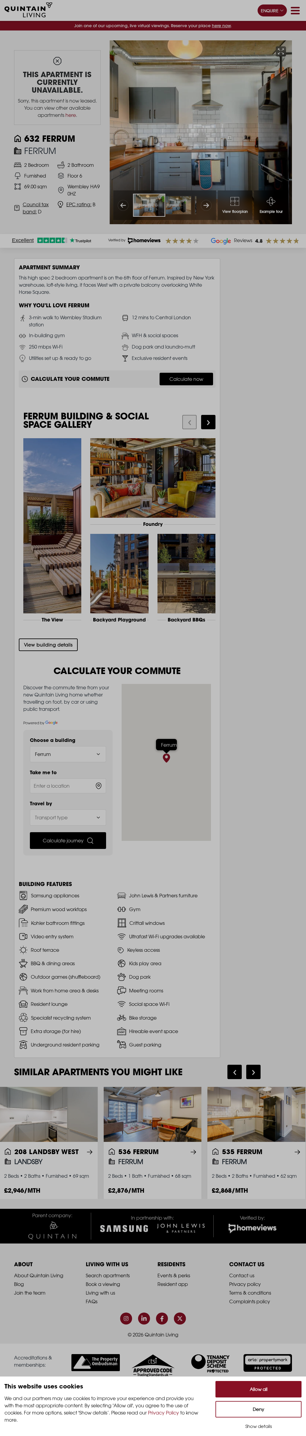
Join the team (29, 1293)
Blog (19, 1284)
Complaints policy (249, 1301)
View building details (48, 645)
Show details (258, 1426)
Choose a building (52, 740)
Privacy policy (245, 1284)
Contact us (241, 1275)
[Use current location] (98, 785)
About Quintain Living (38, 1275)
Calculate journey (63, 841)
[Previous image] (123, 205)
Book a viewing (103, 1284)
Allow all (258, 1389)
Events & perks (173, 1275)
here (70, 115)
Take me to (43, 772)
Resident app (172, 1284)
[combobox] (68, 785)
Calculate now (186, 379)
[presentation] (189, 422)
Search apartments (108, 1275)
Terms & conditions (250, 1293)
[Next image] (206, 205)
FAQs (91, 1301)
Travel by (41, 803)
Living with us (100, 1293)
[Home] (28, 10)
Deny (258, 1409)
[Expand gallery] (281, 51)
